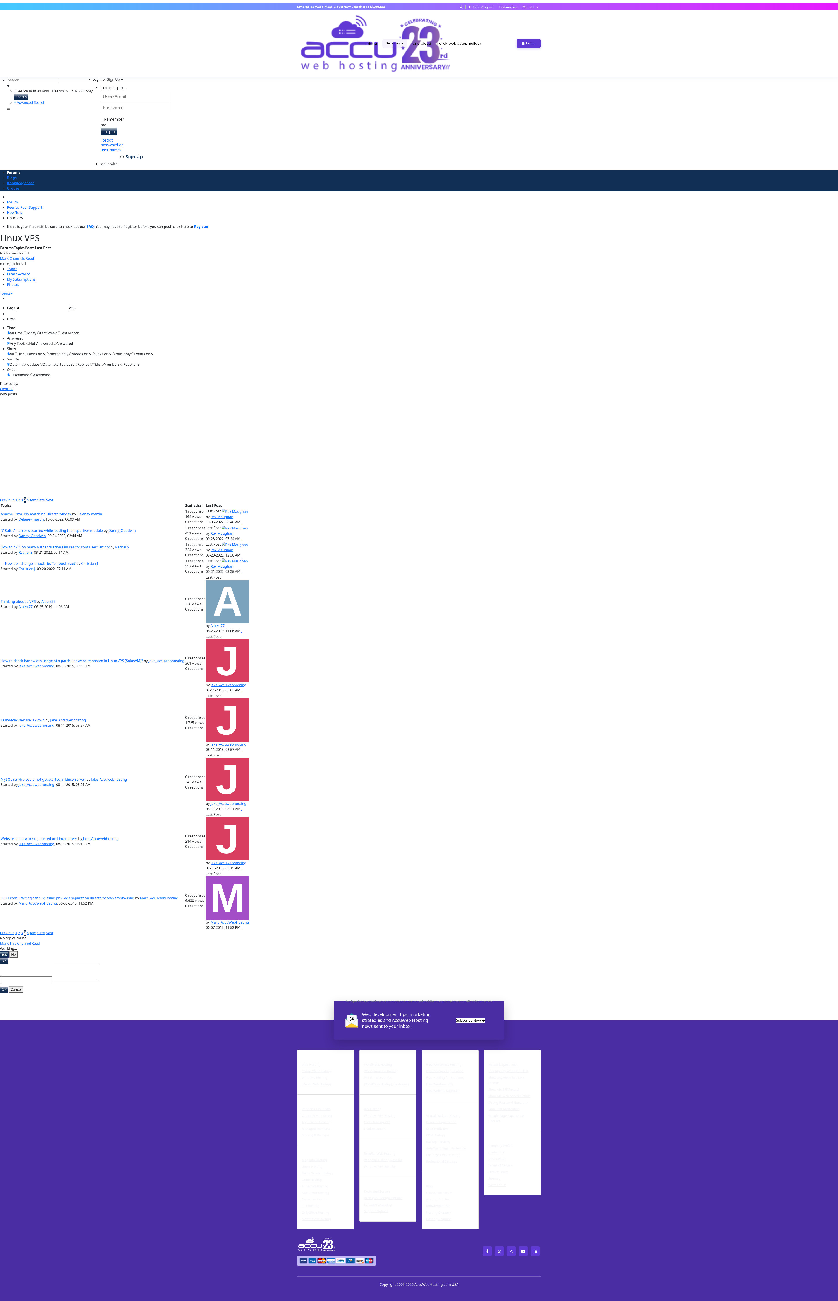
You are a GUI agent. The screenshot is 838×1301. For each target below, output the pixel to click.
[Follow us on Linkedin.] (535, 1251)
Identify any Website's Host (508, 1071)
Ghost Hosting (312, 1166)
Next (49, 500)
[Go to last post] (241, 522)
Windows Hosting (314, 1078)
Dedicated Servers (379, 1179)
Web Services (436, 1103)
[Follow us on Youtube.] (523, 1251)
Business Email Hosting (443, 1155)
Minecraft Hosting (315, 1186)
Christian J (89, 563)
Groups (13, 188)
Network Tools (499, 1052)
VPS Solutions (374, 1097)
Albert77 (48, 601)
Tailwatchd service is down (23, 720)
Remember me (112, 121)
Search (21, 96)
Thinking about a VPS (18, 601)
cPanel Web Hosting (316, 1084)
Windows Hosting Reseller (383, 1160)
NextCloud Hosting (315, 1193)
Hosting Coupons (438, 1219)
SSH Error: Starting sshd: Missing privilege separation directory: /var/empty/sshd (67, 898)
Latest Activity (18, 274)
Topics (12, 268)
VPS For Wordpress (378, 1078)
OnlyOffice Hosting (315, 1212)
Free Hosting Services (445, 1052)
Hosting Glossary (438, 1212)
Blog (429, 1186)
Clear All (6, 388)
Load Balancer (374, 1129)
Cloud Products (313, 1097)
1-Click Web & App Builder (458, 43)
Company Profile (500, 1146)
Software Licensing (378, 1204)
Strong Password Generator (508, 1102)
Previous (7, 500)
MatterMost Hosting (316, 1219)
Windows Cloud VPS (316, 1109)
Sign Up (134, 157)
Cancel (16, 989)
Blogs (12, 177)
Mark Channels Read (17, 258)
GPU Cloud (421, 43)
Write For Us (497, 1185)
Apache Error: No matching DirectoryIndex (36, 514)
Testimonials (508, 7)
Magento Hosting (314, 1160)
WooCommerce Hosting (381, 1071)
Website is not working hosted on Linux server (39, 838)
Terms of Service (500, 1165)
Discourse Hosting (315, 1199)
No (13, 954)
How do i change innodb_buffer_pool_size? (40, 563)
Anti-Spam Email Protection (446, 1148)
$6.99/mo (377, 7)
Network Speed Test (502, 1064)
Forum (12, 202)
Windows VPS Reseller (380, 1166)
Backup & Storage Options (383, 1198)
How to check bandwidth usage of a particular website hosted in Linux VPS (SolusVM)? (72, 660)
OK (4, 960)
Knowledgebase (20, 183)
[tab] (422, 268)
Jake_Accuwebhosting (166, 660)
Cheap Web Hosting (316, 1071)
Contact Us (496, 1152)
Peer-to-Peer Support (24, 207)
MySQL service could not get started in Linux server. (43, 779)
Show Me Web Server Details (509, 1096)
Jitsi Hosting (310, 1206)
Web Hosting (311, 1064)
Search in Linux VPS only (73, 91)
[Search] (8, 109)
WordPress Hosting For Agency (386, 1084)
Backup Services (438, 1142)
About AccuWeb (501, 1134)
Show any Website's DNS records (506, 1080)
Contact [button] (528, 7)
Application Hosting (316, 1122)
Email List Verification (504, 1109)
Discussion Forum (439, 1193)
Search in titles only (33, 91)
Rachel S (122, 547)
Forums (13, 172)
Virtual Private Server (317, 1115)
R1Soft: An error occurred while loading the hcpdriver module (52, 530)
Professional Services (441, 1161)
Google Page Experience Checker (506, 1118)
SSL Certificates (437, 1129)
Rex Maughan (222, 516)
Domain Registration (441, 1122)
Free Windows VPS (439, 1084)
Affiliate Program (480, 7)
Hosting (305, 1052)
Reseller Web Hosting (379, 1153)
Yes (4, 954)
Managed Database (316, 1129)
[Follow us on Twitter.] (499, 1251)
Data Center (497, 1159)
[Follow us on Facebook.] (487, 1251)
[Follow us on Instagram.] (511, 1251)
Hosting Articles (437, 1199)
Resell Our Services (380, 1141)
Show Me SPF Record (503, 1089)
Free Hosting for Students (445, 1078)
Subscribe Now (469, 1020)
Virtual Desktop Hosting (443, 1115)
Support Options (376, 1211)
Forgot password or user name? (112, 145)
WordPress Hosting (380, 1052)
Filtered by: (9, 383)
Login (531, 43)
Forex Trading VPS (377, 1122)
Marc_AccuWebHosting (159, 898)
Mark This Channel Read (20, 943)
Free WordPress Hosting (443, 1064)
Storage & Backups (315, 1135)
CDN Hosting (435, 1135)
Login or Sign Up (107, 79)
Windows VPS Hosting (380, 1115)
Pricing (371, 43)
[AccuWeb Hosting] (313, 43)
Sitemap (494, 1178)
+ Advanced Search (29, 102)
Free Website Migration (443, 1091)
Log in (108, 131)
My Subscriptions (21, 279)
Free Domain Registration (445, 1071)
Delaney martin (89, 514)
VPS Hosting (372, 1109)
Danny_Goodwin (122, 530)
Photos (13, 284)
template (37, 500)
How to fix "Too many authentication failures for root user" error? (55, 547)
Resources (433, 1174)
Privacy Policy (498, 1172)
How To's (14, 212)
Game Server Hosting (317, 1173)
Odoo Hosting (312, 1180)
